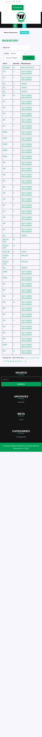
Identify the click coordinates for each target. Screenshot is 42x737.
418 (4, 223)
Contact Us (18, 8)
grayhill (23, 251)
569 (4, 308)
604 (4, 351)
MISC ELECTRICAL (27, 67)
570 (4, 314)
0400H (5, 150)
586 (4, 338)
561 (4, 284)
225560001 (6, 67)
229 (4, 77)
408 (4, 186)
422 (4, 229)
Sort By (6, 53)
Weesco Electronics (11, 32)
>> (26, 361)
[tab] (15, 26)
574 (4, 320)
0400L (5, 156)
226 (4, 71)
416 (4, 217)
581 (4, 332)
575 (4, 326)
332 (4, 91)
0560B (5, 271)
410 (4, 199)
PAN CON (24, 255)
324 (4, 87)
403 (4, 162)
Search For (6, 47)
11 (8, 361)
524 (4, 267)
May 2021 (21, 402)
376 (4, 119)
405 (4, 168)
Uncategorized (21, 437)
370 (4, 113)
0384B (5, 132)
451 (4, 235)
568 (4, 302)
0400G (5, 144)
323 (4, 83)
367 (4, 101)
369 (4, 107)
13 (13, 361)
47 (14, 239)
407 (4, 180)
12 (11, 361)
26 (14, 95)
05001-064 (6, 251)
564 (4, 290)
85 (14, 67)
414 (4, 211)
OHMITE (24, 83)
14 (16, 361)
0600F (5, 344)
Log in (21, 419)
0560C (5, 277)
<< (26, 358)
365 (4, 95)
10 (6, 361)
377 (4, 126)
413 (4, 205)
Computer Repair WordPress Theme (17, 446)
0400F (5, 138)
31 (14, 351)
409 (4, 193)
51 (14, 245)
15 (18, 361)
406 (4, 174)
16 (14, 302)
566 (4, 296)
